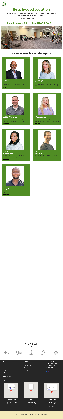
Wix (46, 414)
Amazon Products (7, 376)
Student (4, 378)
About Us (5, 366)
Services (4, 372)
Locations (5, 368)
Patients (4, 370)
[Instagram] (49, 372)
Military (4, 374)
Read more (6, 88)
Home (4, 364)
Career (4, 380)
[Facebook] (46, 372)
